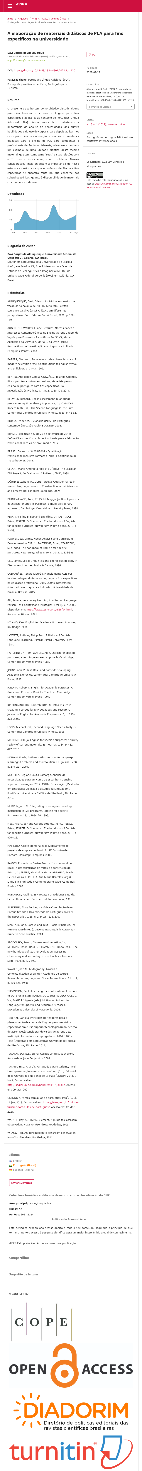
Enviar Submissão (21, 1182)
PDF (94, 54)
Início (10, 18)
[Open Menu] (10, 6)
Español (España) (24, 1169)
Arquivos (23, 18)
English (17, 1160)
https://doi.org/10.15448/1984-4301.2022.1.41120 (44, 70)
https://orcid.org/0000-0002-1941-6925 (26, 60)
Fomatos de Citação (100, 106)
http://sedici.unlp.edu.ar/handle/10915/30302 (36, 1085)
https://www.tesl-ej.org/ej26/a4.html (49, 609)
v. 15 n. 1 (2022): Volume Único (49, 18)
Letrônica (21, 3)
